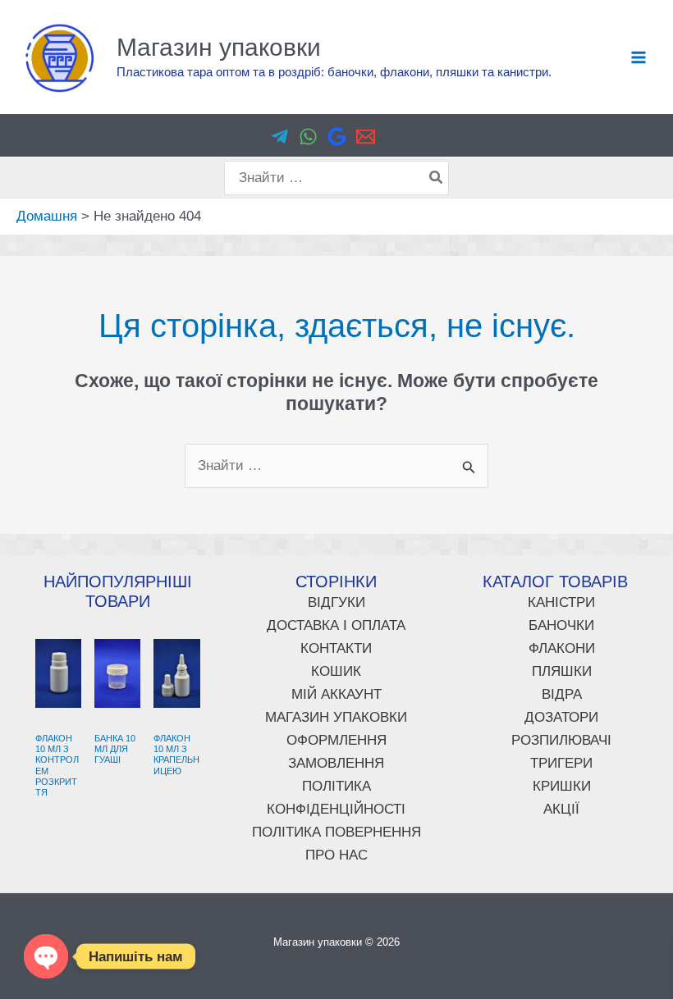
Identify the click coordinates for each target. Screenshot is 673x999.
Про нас (336, 855)
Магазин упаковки (219, 47)
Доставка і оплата (336, 625)
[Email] (365, 136)
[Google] (336, 136)
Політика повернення (336, 832)
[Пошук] (436, 178)
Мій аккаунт (336, 694)
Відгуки (336, 602)
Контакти (336, 648)
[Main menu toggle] (638, 57)
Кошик (336, 671)
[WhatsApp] (308, 136)
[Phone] (394, 136)
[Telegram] (279, 136)
